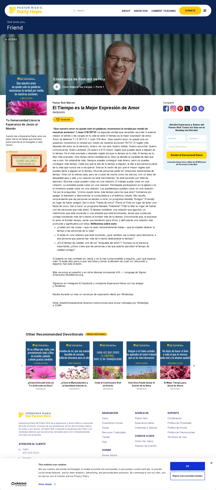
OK (187, 466)
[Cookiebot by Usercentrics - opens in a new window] (19, 484)
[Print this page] (201, 108)
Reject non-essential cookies (187, 475)
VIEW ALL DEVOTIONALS (96, 334)
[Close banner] (211, 463)
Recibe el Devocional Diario (187, 155)
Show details (45, 484)
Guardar (65, 119)
